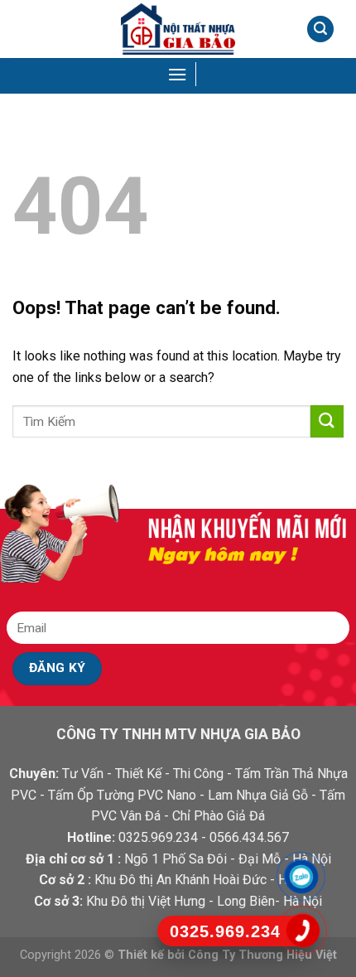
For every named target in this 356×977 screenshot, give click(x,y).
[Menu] (178, 74)
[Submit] (327, 421)
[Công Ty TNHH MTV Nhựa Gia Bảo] (178, 29)
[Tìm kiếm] (320, 29)
